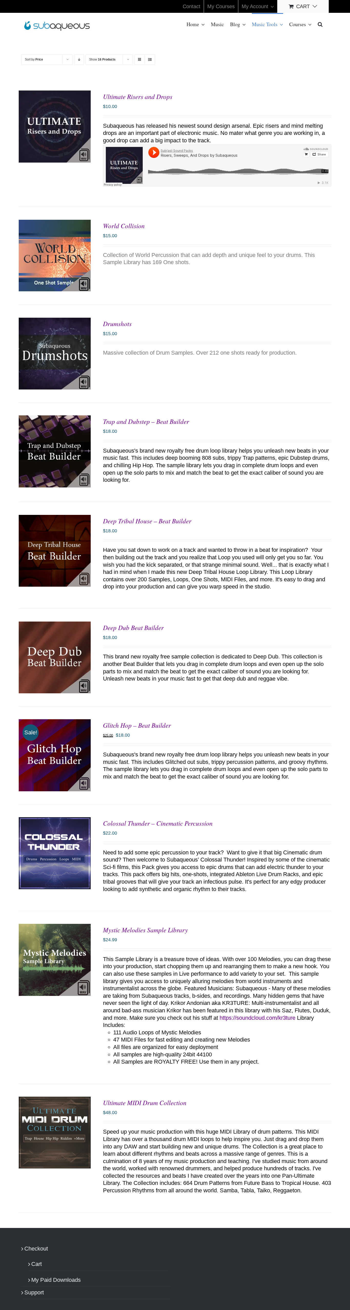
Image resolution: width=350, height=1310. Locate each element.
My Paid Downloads (56, 1280)
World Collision (124, 225)
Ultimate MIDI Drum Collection (145, 1102)
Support (34, 1292)
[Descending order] (79, 59)
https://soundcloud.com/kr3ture (257, 1018)
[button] (320, 24)
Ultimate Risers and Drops (137, 96)
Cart (36, 1264)
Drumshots (117, 323)
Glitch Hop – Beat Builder (137, 725)
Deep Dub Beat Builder (133, 627)
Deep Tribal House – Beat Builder (147, 520)
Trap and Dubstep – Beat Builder (146, 421)
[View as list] (150, 60)
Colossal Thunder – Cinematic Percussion (158, 823)
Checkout (36, 1248)
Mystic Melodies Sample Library (145, 929)
